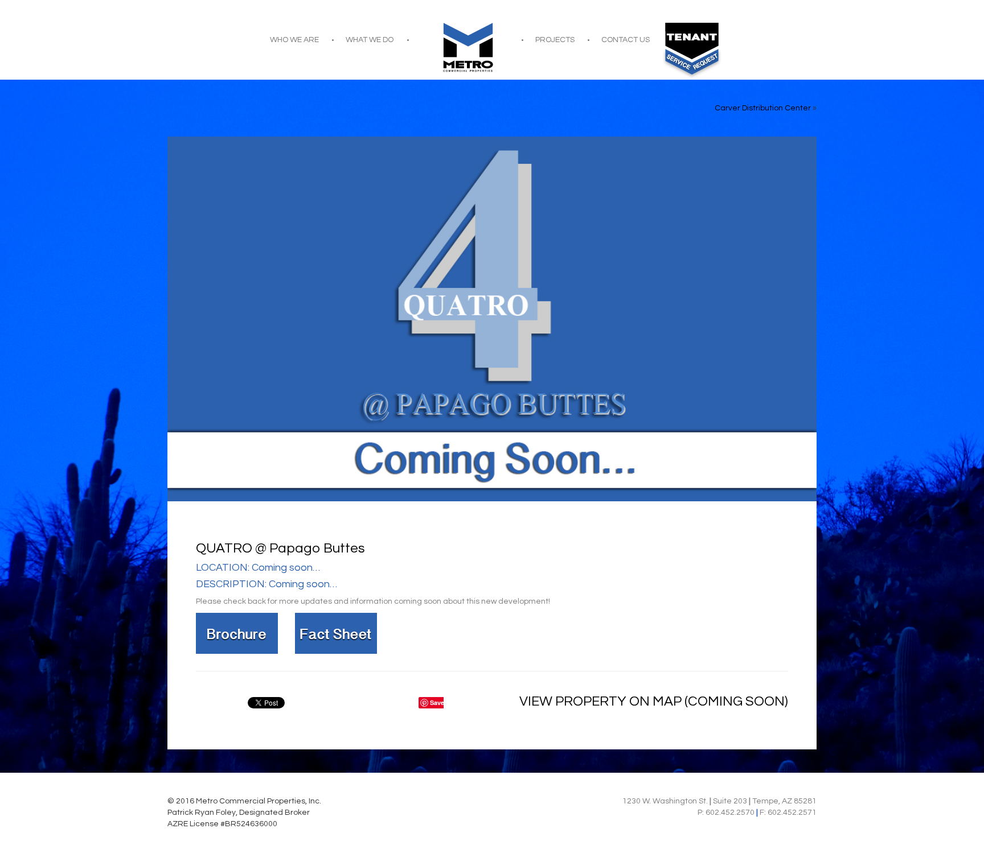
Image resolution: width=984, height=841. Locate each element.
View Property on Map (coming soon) (653, 701)
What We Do (369, 40)
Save (437, 702)
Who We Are (294, 40)
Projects (555, 40)
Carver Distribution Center (763, 108)
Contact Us (625, 40)
